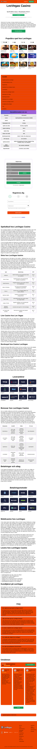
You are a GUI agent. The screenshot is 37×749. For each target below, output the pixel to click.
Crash (22, 42)
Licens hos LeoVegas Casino (8, 101)
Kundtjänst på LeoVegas (7, 104)
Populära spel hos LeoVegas (7, 79)
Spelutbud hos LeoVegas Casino (8, 87)
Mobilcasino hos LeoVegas (7, 99)
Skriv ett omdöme (30, 664)
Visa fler (18, 707)
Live (13, 42)
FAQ (3, 106)
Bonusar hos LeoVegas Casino (8, 91)
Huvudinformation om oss (7, 82)
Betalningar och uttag (6, 94)
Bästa (4, 42)
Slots (31, 42)
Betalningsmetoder (6, 96)
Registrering (4, 84)
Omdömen (4, 108)
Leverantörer (4, 89)
